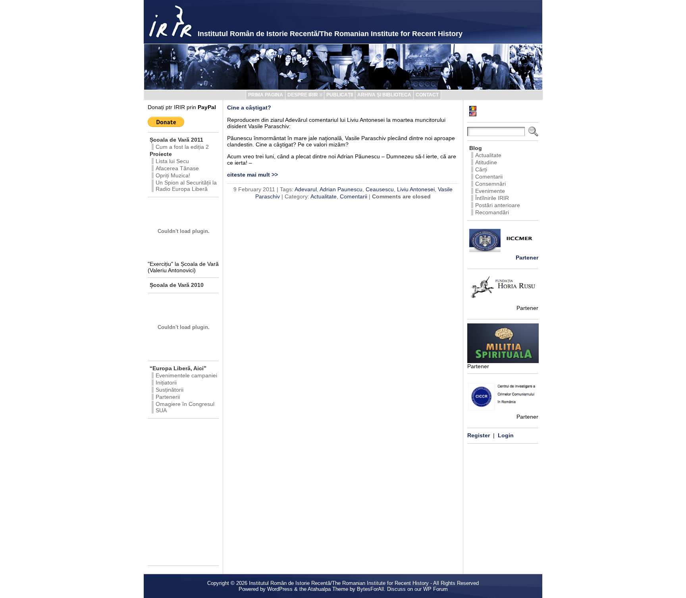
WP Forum (435, 589)
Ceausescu (380, 189)
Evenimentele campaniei (186, 375)
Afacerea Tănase (177, 168)
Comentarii (353, 196)
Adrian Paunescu (341, 189)
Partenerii (168, 397)
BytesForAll (370, 589)
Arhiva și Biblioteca (384, 95)
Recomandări (492, 212)
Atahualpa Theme (328, 589)
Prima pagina (265, 95)
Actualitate (323, 196)
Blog (475, 148)
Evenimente (490, 191)
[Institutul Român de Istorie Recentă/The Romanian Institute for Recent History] (343, 67)
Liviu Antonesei (416, 189)
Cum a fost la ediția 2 (182, 147)
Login (506, 435)
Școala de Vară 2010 (177, 285)
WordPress (280, 589)
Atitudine (486, 162)
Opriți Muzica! (173, 175)
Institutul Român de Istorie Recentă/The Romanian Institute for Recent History (330, 34)
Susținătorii (169, 389)
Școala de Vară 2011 (176, 140)
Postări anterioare (497, 205)
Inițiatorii (166, 382)
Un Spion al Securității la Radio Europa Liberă (186, 185)
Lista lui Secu (172, 161)
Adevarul (306, 189)
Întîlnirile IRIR (492, 198)
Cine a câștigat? (249, 107)
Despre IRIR (302, 95)
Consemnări (490, 184)
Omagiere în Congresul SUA (185, 407)
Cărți (481, 169)
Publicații (339, 95)
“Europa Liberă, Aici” (178, 368)
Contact (427, 95)
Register (478, 435)
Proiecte (161, 154)
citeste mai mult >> (252, 174)
